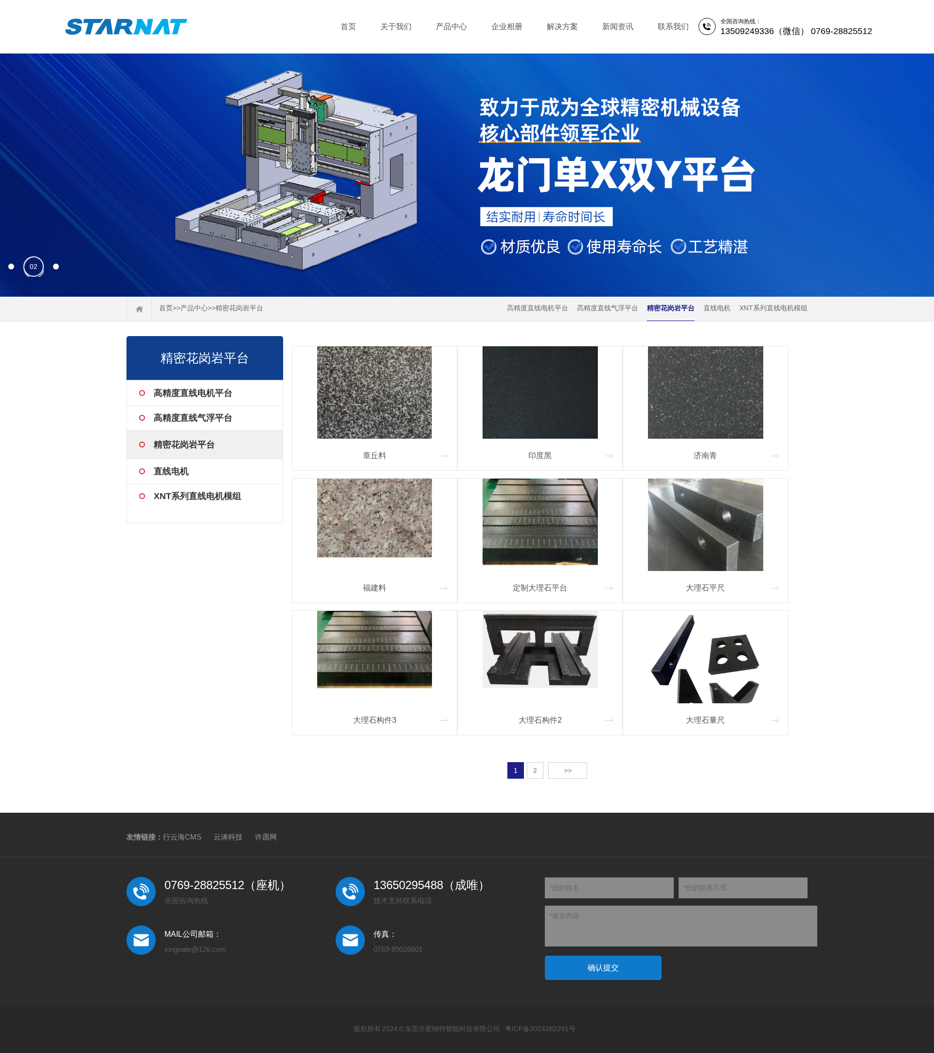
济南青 (705, 455)
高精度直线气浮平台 (607, 308)
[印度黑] (540, 392)
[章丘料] (374, 392)
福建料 (374, 588)
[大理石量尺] (705, 657)
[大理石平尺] (705, 525)
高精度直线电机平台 (537, 308)
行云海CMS (182, 837)
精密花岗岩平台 (239, 308)
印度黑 (540, 455)
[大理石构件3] (374, 657)
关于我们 (396, 26)
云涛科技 (228, 837)
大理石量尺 (705, 720)
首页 (348, 26)
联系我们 (673, 26)
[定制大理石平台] (540, 525)
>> (568, 770)
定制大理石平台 (540, 588)
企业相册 (506, 26)
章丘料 (374, 455)
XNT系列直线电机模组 (773, 308)
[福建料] (374, 525)
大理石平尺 (705, 588)
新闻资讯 (617, 26)
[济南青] (705, 392)
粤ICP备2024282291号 (540, 1029)
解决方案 (562, 26)
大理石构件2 (540, 720)
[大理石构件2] (540, 657)
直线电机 (717, 308)
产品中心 (451, 26)
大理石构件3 (374, 720)
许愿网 (266, 837)
